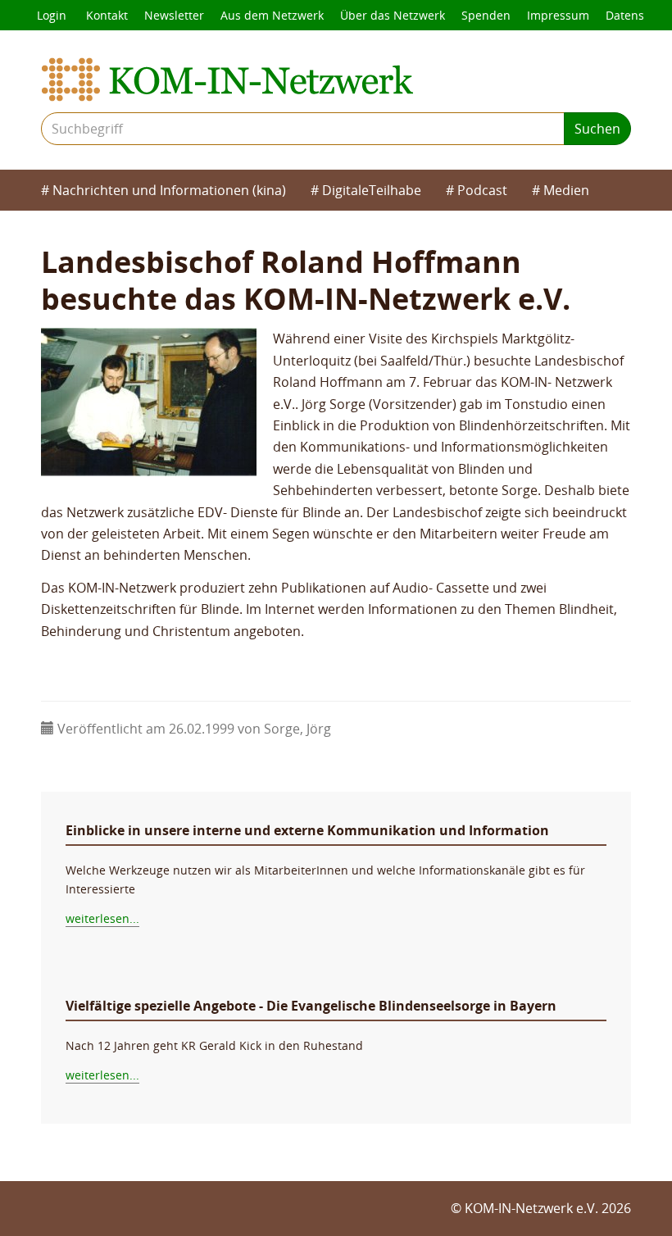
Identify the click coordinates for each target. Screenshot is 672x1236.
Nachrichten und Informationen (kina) (169, 190)
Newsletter (174, 15)
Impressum (558, 15)
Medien (566, 190)
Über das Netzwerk (392, 15)
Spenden (486, 15)
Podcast (482, 190)
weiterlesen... (102, 918)
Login (51, 15)
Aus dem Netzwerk (272, 15)
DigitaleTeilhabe (371, 190)
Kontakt (107, 15)
